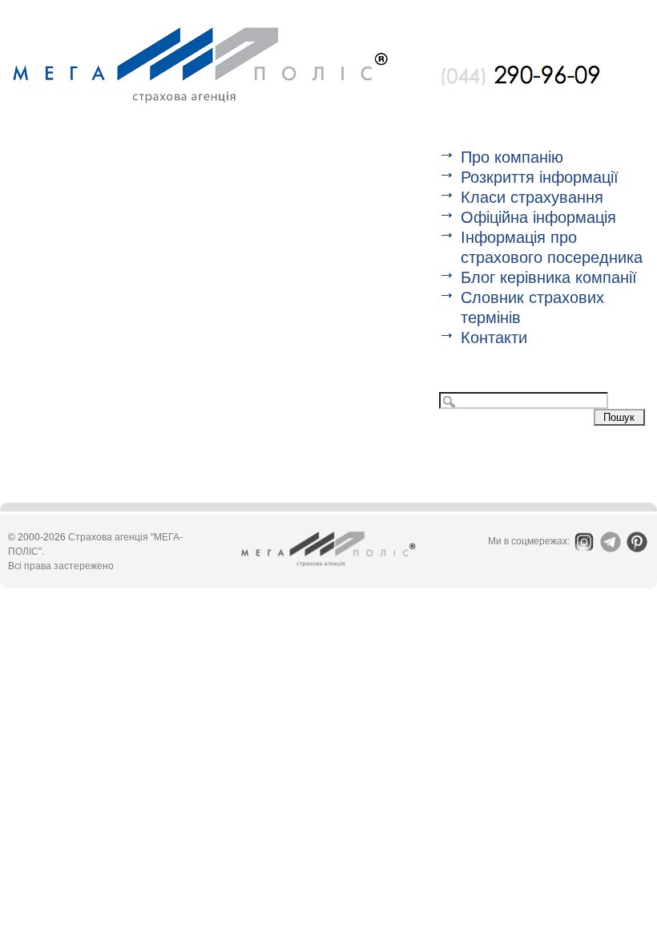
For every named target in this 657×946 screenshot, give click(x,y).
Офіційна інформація (538, 217)
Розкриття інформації (540, 177)
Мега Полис (201, 65)
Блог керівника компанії (549, 277)
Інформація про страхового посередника (552, 247)
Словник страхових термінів (532, 307)
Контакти (494, 337)
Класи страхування (532, 197)
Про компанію (512, 157)
